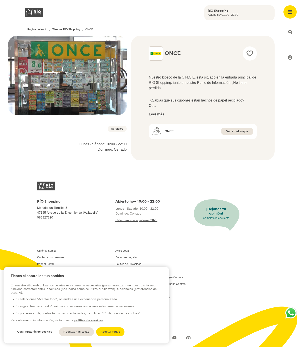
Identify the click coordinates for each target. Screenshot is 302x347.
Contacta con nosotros (50, 257)
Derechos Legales (126, 257)
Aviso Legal (122, 250)
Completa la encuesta (216, 218)
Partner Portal (45, 264)
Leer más (156, 114)
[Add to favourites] (250, 53)
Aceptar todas (110, 331)
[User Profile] (290, 57)
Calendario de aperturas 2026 (136, 220)
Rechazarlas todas (76, 331)
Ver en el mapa (237, 131)
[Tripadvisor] (188, 338)
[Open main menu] (290, 12)
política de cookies (88, 320)
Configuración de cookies (34, 331)
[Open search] (290, 31)
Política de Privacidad (128, 264)
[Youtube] (174, 338)
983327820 (45, 217)
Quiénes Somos (46, 250)
